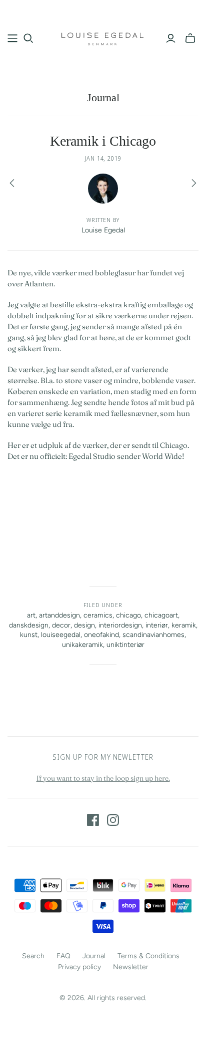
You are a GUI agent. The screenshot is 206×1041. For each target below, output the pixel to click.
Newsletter (130, 967)
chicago (128, 615)
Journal (103, 97)
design (84, 625)
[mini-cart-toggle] (190, 38)
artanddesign (59, 615)
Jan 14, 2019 (103, 158)
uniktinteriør (125, 644)
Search (33, 956)
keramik (184, 625)
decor (61, 625)
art (31, 615)
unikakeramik (82, 644)
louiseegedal (60, 634)
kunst (29, 634)
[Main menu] (13, 38)
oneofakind (101, 634)
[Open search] (29, 38)
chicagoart (161, 615)
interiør (157, 625)
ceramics (98, 615)
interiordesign (120, 625)
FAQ (63, 956)
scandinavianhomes (153, 634)
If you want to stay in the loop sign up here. (103, 778)
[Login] (171, 38)
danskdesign (28, 625)
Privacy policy (79, 967)
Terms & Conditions (149, 956)
